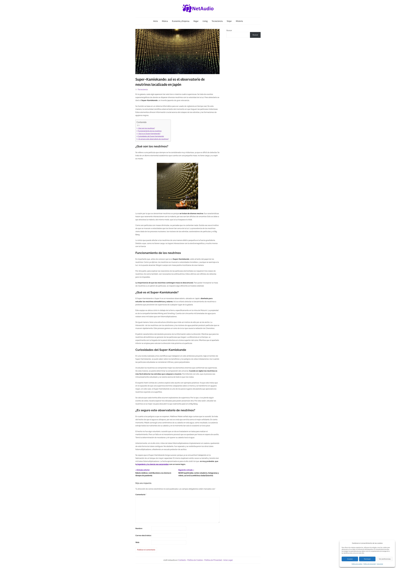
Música (165, 21)
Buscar (229, 30)
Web (137, 542)
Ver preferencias (385, 559)
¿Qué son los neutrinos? (146, 128)
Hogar (196, 21)
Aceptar (350, 559)
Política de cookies (357, 564)
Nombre (138, 528)
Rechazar (367, 559)
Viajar (229, 21)
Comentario (140, 494)
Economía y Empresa (180, 21)
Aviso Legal (228, 560)
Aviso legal (380, 564)
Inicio (155, 21)
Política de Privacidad (213, 560)
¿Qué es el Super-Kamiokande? (149, 134)
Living (205, 21)
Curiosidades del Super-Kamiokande (151, 136)
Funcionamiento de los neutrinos (149, 131)
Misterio (239, 21)
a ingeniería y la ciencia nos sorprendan (152, 464)
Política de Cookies (195, 560)
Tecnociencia (217, 21)
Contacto (182, 560)
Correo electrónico (143, 535)
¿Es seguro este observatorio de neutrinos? (153, 139)
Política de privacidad (369, 564)
